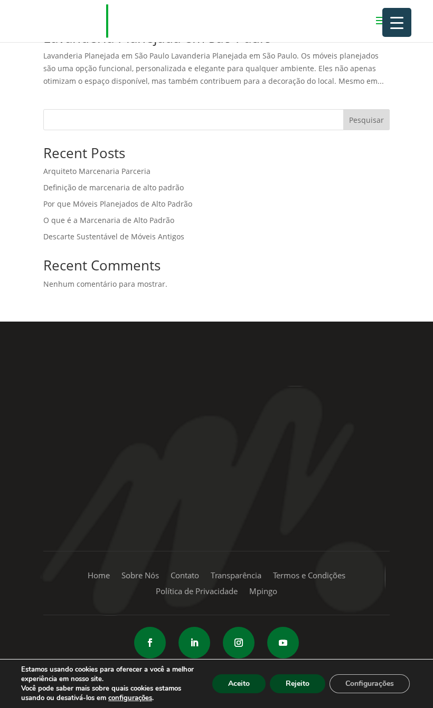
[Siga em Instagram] (239, 642)
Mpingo (263, 591)
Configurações (369, 683)
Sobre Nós (140, 575)
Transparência (236, 575)
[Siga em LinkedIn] (194, 642)
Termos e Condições (309, 575)
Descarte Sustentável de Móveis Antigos (113, 236)
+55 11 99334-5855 (216, 456)
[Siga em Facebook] (150, 642)
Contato (185, 575)
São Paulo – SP (242, 395)
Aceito (239, 683)
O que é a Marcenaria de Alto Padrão (108, 220)
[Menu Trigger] (396, 22)
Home (99, 575)
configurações (130, 698)
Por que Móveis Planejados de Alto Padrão (117, 204)
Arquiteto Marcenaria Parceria (96, 171)
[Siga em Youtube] (283, 642)
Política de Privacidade (197, 591)
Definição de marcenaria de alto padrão (113, 187)
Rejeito (297, 683)
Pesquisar (366, 120)
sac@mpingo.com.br (216, 519)
